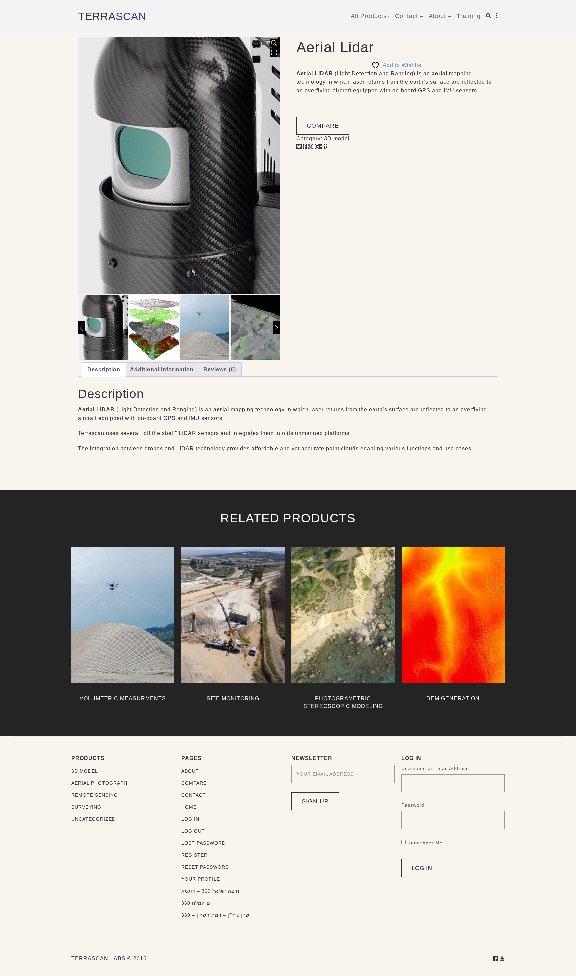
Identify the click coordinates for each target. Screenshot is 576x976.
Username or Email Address (435, 768)
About (190, 771)
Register (194, 855)
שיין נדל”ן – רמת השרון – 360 (215, 915)
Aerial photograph (99, 783)
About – (440, 16)
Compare (194, 783)
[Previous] (81, 327)
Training (469, 16)
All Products (369, 16)
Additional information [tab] (162, 369)
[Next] (276, 327)
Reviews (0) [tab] (219, 369)
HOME (189, 807)
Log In (190, 819)
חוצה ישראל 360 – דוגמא (210, 891)
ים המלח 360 (196, 903)
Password (413, 805)
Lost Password (203, 843)
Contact (193, 795)
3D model (337, 138)
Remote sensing (94, 795)
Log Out (193, 831)
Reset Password (205, 867)
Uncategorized (93, 819)
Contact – (409, 16)
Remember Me (425, 842)
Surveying (86, 807)
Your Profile (200, 879)
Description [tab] (103, 369)
